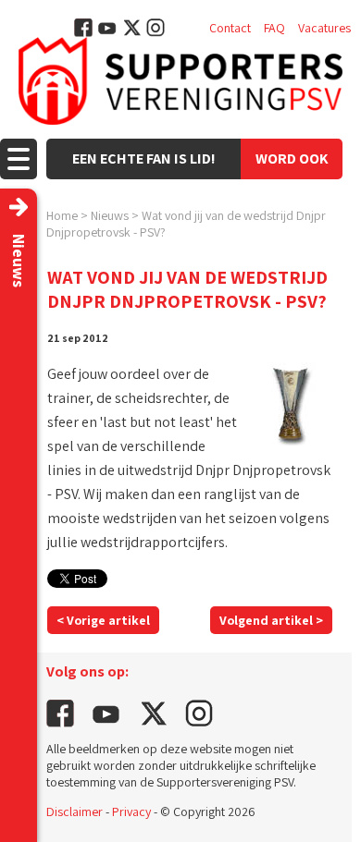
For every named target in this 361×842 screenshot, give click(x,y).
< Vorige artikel (103, 620)
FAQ (274, 27)
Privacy (131, 811)
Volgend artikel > (271, 620)
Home (62, 215)
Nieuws (110, 215)
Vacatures (324, 27)
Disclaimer (74, 811)
